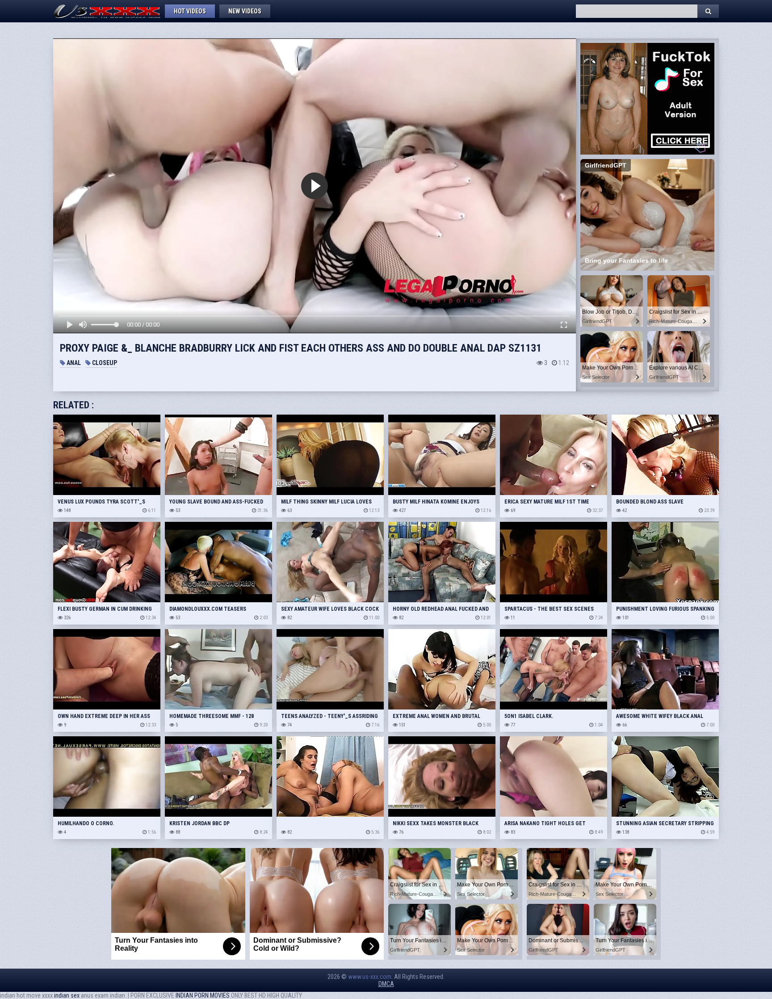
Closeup (104, 362)
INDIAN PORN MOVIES (203, 995)
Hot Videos (190, 11)
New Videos (244, 11)
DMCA (386, 983)
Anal (73, 362)
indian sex (67, 995)
